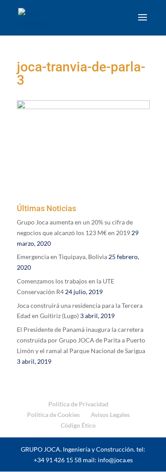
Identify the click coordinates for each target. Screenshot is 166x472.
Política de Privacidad (78, 404)
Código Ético (78, 425)
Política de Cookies (53, 414)
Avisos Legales (110, 414)
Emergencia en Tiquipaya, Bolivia (62, 256)
